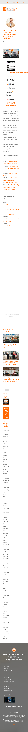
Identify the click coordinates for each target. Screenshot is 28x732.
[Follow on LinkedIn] (11, 2)
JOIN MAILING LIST (7, 679)
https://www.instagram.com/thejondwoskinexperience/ (11, 168)
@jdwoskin (10, 159)
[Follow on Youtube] (14, 2)
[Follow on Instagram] (17, 2)
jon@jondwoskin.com (12, 182)
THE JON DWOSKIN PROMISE (9, 672)
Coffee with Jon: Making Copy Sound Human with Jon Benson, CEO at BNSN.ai (6, 496)
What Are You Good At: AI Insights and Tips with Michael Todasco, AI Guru (5, 455)
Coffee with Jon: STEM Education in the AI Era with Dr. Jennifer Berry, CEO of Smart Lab (6, 476)
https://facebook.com (9, 226)
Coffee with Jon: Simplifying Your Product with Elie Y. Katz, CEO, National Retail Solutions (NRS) (6, 519)
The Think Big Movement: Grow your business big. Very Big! (11, 187)
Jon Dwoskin (6, 41)
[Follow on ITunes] (23, 2)
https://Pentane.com (8, 205)
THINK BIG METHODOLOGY (9, 681)
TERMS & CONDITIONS (8, 670)
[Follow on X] (8, 2)
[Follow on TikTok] (20, 2)
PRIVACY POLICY (7, 668)
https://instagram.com (9, 214)
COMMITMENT (6, 677)
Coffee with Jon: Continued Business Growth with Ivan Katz (6, 436)
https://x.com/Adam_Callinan (11, 209)
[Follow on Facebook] (5, 2)
